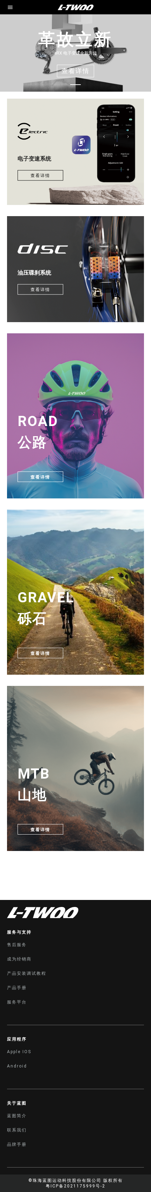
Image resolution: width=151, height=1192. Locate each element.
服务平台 (17, 1002)
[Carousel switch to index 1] (75, 84)
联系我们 (17, 1130)
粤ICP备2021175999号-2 (75, 1186)
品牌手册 (17, 1144)
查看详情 (40, 175)
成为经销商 (19, 959)
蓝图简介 (17, 1115)
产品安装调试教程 (26, 973)
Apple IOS (19, 1051)
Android (17, 1066)
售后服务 (17, 944)
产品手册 (17, 987)
